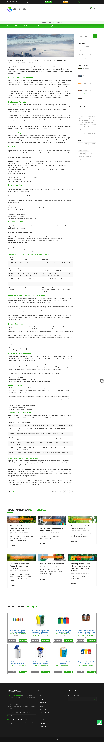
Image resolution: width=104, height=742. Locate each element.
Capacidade (51, 16)
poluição (13, 491)
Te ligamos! (48, 1)
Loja (55, 1)
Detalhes (12, 640)
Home (9, 26)
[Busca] (95, 9)
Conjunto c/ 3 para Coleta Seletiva (86, 662)
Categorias (31, 16)
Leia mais (12, 545)
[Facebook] (96, 2)
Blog (60, 1)
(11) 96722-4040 (13, 1)
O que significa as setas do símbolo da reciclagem (87, 83)
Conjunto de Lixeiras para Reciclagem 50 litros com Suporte (40, 632)
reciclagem (92, 143)
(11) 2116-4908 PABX (15, 716)
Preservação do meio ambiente (87, 98)
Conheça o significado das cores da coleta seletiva (87, 76)
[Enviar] (95, 699)
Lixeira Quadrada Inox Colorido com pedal (18, 662)
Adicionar (22, 640)
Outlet (65, 1)
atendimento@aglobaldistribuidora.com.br (31, 2)
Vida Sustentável (28, 26)
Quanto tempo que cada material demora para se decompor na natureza (87, 90)
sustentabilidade (82, 160)
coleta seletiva (82, 147)
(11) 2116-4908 (83, 2)
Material (61, 16)
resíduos (89, 153)
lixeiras (80, 143)
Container (81, 156)
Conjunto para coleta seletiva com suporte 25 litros (17, 631)
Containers (81, 16)
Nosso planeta (84, 50)
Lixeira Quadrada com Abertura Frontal (63, 631)
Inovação (83, 58)
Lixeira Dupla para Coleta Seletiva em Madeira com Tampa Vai (86, 632)
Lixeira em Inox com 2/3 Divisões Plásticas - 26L (40, 662)
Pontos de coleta (83, 150)
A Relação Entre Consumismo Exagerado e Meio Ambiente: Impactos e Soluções (87, 68)
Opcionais (41, 16)
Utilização (70, 16)
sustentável (81, 153)
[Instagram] (99, 2)
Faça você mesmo (85, 54)
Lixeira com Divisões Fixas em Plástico (63, 662)
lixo (86, 143)
